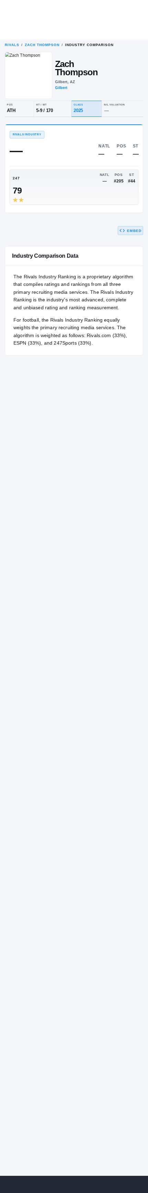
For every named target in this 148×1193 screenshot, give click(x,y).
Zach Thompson (42, 45)
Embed (134, 231)
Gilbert (61, 88)
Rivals (12, 45)
